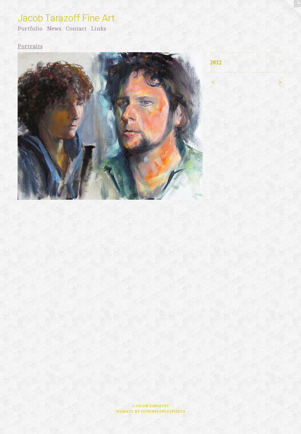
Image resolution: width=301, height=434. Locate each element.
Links (98, 28)
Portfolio (30, 28)
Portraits (30, 46)
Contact (76, 28)
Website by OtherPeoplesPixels (150, 411)
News (54, 28)
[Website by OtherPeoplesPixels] (286, 14)
